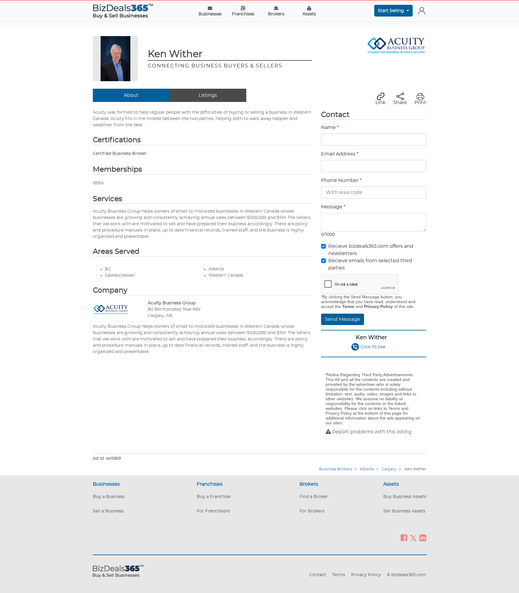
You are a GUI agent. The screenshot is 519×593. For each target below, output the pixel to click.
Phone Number (341, 180)
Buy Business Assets (404, 497)
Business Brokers (335, 469)
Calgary (389, 469)
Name (330, 127)
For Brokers (311, 511)
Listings (208, 95)
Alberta (367, 469)
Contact (317, 575)
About (131, 95)
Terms (338, 575)
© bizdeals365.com (406, 575)
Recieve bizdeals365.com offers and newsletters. (370, 250)
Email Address (339, 154)
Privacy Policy (366, 575)
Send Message (342, 319)
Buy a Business (109, 497)
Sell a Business (108, 511)
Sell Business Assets (404, 511)
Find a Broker (313, 497)
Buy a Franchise (213, 497)
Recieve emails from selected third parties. (370, 264)
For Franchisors (213, 511)
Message (333, 206)
